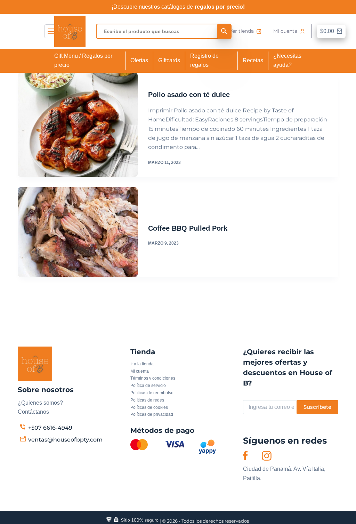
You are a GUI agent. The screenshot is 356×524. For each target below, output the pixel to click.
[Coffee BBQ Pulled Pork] (78, 232)
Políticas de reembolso (151, 392)
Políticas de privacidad (151, 414)
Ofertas (139, 60)
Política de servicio (148, 385)
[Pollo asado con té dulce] (78, 125)
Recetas (253, 60)
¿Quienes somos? (40, 403)
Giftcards (169, 60)
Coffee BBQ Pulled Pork (187, 228)
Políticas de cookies (149, 407)
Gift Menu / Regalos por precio (83, 60)
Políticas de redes (147, 400)
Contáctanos (33, 412)
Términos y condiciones (152, 378)
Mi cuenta (285, 31)
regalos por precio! (220, 7)
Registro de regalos (204, 60)
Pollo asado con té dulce (189, 94)
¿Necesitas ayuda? (287, 60)
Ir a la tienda (142, 364)
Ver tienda (241, 31)
